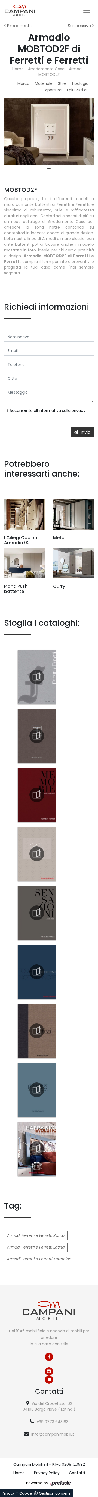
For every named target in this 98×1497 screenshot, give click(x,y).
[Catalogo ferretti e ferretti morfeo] (36, 1089)
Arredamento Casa (46, 68)
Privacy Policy (47, 1473)
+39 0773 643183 (52, 1421)
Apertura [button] (53, 90)
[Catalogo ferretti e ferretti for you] (36, 735)
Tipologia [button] (79, 83)
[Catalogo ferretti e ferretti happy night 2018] (36, 1148)
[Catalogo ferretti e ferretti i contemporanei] (36, 971)
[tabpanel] (49, 131)
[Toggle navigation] (86, 10)
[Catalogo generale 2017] (36, 676)
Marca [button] (23, 83)
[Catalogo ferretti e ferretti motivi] (36, 1030)
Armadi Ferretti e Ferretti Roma (36, 1235)
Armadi (75, 68)
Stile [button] (62, 83)
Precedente (19, 26)
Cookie (25, 1493)
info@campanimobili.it (52, 1434)
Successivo (80, 26)
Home (18, 68)
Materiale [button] (44, 83)
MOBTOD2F (49, 74)
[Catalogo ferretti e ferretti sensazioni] (36, 912)
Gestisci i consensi (55, 1493)
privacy (78, 410)
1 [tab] (49, 169)
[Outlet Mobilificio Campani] (49, 1379)
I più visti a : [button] (77, 90)
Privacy (8, 1493)
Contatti (77, 1473)
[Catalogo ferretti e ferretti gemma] (36, 853)
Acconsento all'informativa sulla (47, 410)
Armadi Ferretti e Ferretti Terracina (39, 1259)
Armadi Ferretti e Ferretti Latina (36, 1247)
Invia (85, 432)
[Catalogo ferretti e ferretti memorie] (36, 794)
